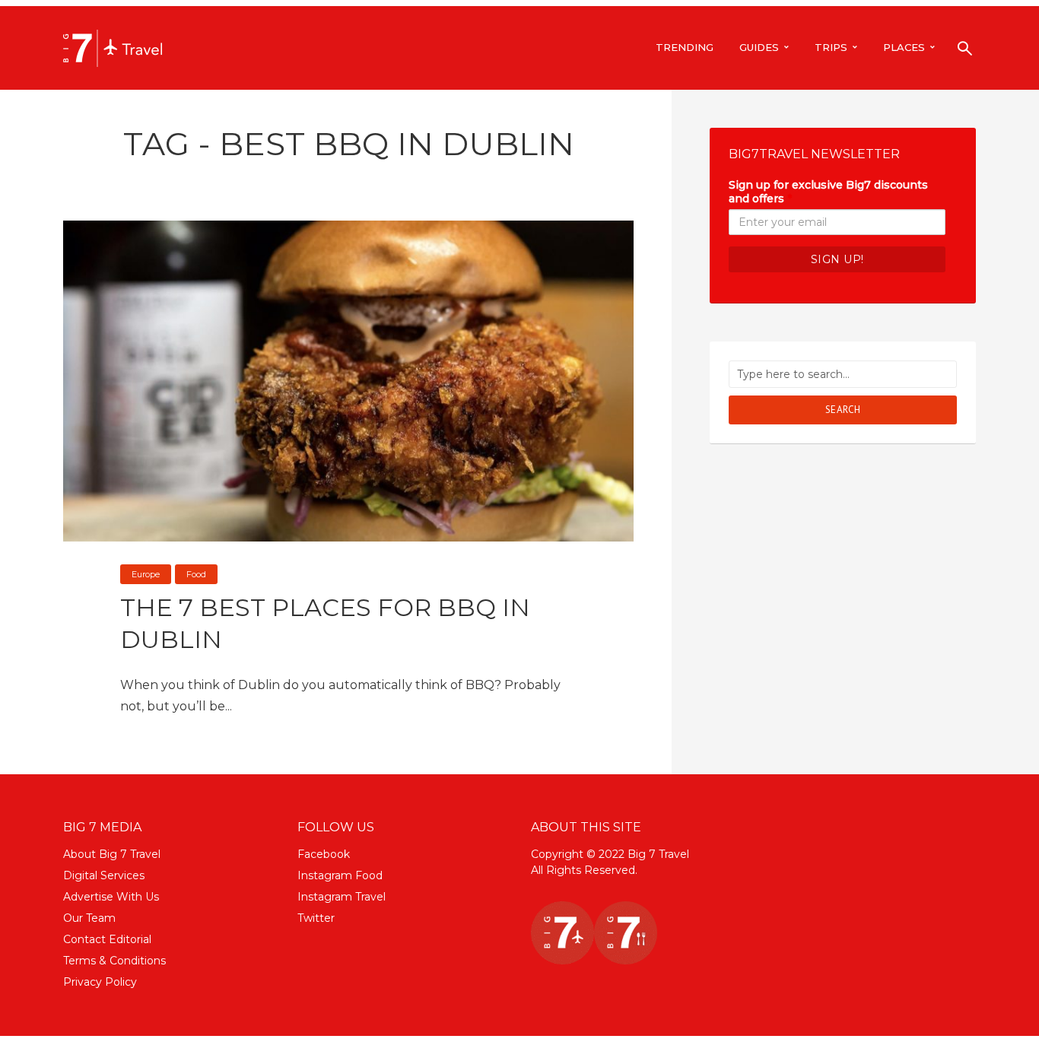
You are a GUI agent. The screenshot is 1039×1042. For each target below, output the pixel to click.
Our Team (89, 918)
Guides (759, 47)
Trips (831, 47)
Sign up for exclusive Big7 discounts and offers (828, 191)
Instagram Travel (341, 897)
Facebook (323, 854)
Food (196, 574)
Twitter (316, 918)
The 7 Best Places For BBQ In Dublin (325, 623)
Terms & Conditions (114, 960)
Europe (146, 574)
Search (843, 409)
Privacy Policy (100, 982)
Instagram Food (340, 875)
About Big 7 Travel (111, 854)
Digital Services (104, 875)
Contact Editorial (107, 939)
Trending (684, 47)
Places (904, 47)
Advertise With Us (111, 897)
